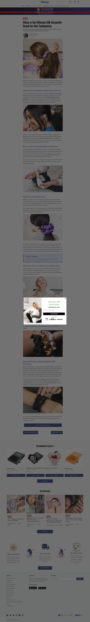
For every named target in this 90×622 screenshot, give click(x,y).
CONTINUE (54, 314)
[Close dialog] (65, 298)
